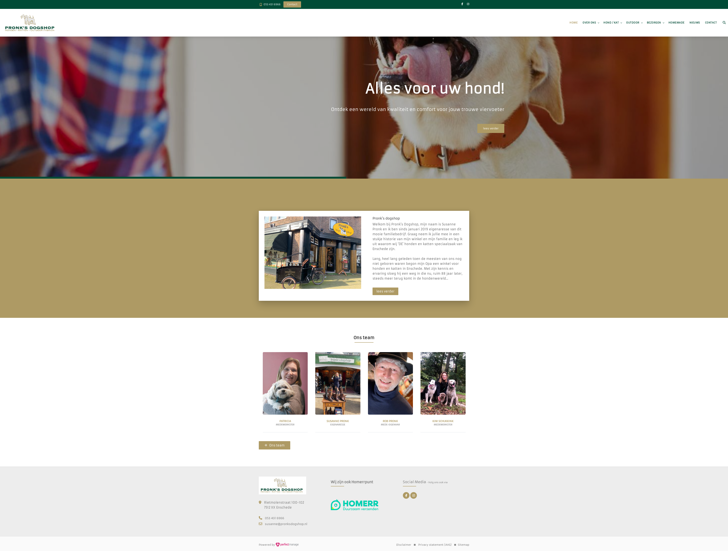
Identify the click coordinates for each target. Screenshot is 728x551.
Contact (711, 22)
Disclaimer (403, 544)
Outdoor (632, 22)
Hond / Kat (611, 22)
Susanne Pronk (443, 421)
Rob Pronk (285, 421)
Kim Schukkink (337, 421)
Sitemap (463, 544)
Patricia (390, 421)
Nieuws (695, 22)
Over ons (589, 22)
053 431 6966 (272, 4)
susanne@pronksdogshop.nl (286, 524)
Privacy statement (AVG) (435, 544)
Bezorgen (654, 22)
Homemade (676, 22)
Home (574, 22)
